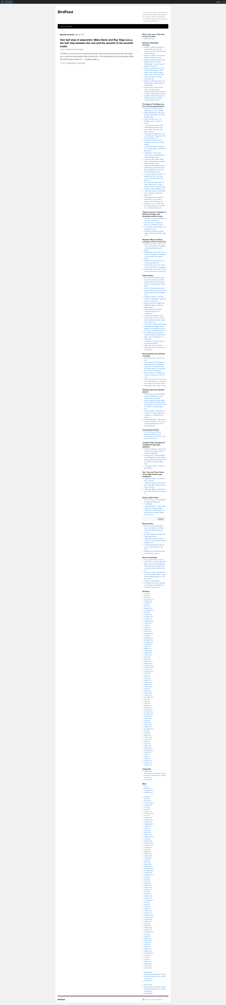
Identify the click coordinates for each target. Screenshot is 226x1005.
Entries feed (147, 788)
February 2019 (148, 682)
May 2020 (147, 659)
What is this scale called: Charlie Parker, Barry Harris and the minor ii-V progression (154, 347)
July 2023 (147, 625)
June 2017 (147, 699)
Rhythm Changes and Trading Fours (154, 303)
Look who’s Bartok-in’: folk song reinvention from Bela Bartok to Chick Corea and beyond (155, 423)
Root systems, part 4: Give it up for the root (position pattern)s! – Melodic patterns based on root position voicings (155, 381)
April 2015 (147, 733)
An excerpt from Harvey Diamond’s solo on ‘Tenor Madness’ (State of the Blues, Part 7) (154, 148)
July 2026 (147, 593)
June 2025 (147, 606)
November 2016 (148, 714)
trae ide (146, 572)
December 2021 (148, 640)
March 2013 (147, 758)
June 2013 (147, 756)
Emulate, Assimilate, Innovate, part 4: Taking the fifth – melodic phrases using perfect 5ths (154, 83)
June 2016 (147, 720)
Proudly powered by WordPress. (154, 999)
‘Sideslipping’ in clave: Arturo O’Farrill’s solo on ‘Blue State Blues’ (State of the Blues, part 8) (154, 155)
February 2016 (148, 724)
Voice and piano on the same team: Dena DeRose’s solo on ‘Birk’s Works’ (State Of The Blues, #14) (153, 199)
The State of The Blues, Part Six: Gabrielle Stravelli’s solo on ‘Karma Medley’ (154, 142)
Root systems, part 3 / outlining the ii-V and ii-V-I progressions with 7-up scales (154, 375)
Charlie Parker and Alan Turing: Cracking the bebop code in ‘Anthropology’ (153, 311)
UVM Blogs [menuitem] (8, 2)
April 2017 (147, 703)
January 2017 (148, 710)
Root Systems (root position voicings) (154, 773)
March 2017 (147, 705)
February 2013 (148, 760)
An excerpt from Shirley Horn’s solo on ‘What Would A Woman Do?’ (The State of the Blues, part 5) (155, 136)
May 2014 (147, 741)
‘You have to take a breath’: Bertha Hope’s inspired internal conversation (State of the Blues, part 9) (154, 161)
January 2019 (148, 684)
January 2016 (148, 727)
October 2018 (148, 686)
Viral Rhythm (148, 504)
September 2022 (148, 634)
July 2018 (147, 689)
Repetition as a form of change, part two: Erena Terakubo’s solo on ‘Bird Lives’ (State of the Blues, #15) (154, 206)
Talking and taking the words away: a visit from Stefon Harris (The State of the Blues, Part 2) (154, 115)
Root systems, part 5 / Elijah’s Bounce (154, 385)
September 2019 (148, 672)
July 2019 (147, 674)
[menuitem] (224, 2)
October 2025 (148, 602)
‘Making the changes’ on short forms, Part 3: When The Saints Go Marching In (155, 491)
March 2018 (147, 691)
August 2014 (148, 739)
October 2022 (148, 631)
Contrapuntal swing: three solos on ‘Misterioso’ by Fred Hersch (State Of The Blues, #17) (155, 540)
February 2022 (148, 638)
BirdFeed (65, 11)
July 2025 (147, 604)
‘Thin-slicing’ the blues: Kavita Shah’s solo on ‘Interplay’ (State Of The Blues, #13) (155, 193)
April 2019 (147, 678)
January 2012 (148, 765)
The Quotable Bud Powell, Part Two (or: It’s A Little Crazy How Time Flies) (154, 547)
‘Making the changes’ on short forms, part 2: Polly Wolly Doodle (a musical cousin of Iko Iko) (154, 485)
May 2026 (147, 595)
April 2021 (147, 646)
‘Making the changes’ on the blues (153, 297)
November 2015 (148, 729)
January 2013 (148, 763)
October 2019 (148, 669)
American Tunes (148, 514)
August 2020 (148, 655)
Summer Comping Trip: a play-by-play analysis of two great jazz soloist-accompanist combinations (155, 451)
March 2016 (147, 722)
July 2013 (147, 754)
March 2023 (147, 629)
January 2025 (148, 608)
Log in (146, 786)
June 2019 (147, 676)
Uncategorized (71, 63)
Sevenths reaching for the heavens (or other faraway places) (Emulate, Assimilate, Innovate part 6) (154, 98)
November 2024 (148, 610)
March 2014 (147, 746)
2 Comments (81, 63)
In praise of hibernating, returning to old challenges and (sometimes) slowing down (154, 585)
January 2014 (148, 748)
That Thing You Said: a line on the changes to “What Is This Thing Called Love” (155, 233)
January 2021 (148, 653)
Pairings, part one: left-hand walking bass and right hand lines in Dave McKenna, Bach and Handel (154, 396)
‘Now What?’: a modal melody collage (155, 324)
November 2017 (148, 697)
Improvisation (148, 771)
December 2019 (148, 665)
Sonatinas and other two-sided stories (154, 419)
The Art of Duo (159, 559)
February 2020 (148, 663)
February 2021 (148, 650)
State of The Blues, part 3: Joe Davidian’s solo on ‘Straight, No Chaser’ (153, 121)
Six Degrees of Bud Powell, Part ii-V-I (155, 330)
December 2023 (148, 617)
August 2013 (148, 752)
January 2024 (148, 614)
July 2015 (147, 731)
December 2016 (148, 712)
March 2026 (147, 598)
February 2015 (148, 737)
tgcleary (80, 49)
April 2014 (147, 743)
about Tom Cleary (66, 26)
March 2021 (147, 648)
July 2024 (147, 612)
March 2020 (147, 661)
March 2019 (147, 680)
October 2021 (148, 644)
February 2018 (148, 693)
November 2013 (148, 750)
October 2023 (148, 619)
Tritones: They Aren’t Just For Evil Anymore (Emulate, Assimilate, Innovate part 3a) (154, 77)
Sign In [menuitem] (218, 2)
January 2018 (148, 695)
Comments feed (148, 790)
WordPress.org (148, 792)
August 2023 (148, 623)
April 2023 (147, 627)
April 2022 (147, 636)
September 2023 (148, 621)
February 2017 (148, 708)
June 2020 (147, 657)
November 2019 (148, 667)
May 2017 (147, 701)
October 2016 (148, 716)
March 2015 (147, 735)
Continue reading (92, 59)
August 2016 (148, 718)
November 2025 (148, 600)
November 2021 (148, 642)
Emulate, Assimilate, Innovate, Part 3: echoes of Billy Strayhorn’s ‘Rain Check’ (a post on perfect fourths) (154, 70)
